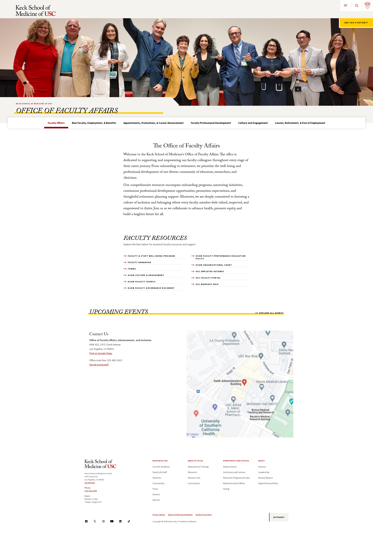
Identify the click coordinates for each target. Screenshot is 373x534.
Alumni (156, 499)
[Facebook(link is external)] (86, 521)
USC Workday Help (207, 284)
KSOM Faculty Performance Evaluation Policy (221, 257)
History (262, 466)
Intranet (279, 517)
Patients (157, 477)
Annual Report (265, 477)
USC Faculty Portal (208, 277)
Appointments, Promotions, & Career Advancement (153, 123)
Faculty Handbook (139, 262)
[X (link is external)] (95, 521)
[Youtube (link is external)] (112, 521)
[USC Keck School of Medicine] (36, 10)
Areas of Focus (195, 461)
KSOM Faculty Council (142, 281)
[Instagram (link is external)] (103, 521)
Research (192, 472)
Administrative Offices (234, 483)
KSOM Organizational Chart (214, 265)
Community (158, 483)
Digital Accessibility (268, 483)
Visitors (156, 494)
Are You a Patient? (356, 22)
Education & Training (198, 466)
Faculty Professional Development (211, 123)
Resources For (160, 461)
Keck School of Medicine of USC (34, 104)
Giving (226, 488)
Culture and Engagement (253, 123)
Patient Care (194, 477)
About (261, 461)
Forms (132, 268)
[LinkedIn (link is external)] (120, 521)
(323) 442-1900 (91, 491)
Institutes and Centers (234, 472)
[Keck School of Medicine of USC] (100, 464)
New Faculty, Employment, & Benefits (94, 123)
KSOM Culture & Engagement (146, 275)
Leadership (263, 472)
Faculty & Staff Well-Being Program (151, 256)
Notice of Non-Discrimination (180, 514)
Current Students (161, 466)
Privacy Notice (159, 514)
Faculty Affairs (56, 123)
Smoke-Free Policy (204, 514)
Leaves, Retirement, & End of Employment (300, 123)
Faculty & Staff (160, 472)
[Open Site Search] (356, 5)
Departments (230, 466)
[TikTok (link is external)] (129, 521)
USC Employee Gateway (210, 271)
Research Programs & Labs (236, 477)
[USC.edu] (367, 5)
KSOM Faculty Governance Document (151, 288)
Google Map (90, 482)
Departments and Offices (236, 461)
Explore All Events (271, 313)
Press (155, 488)
